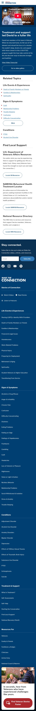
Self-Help (5, 603)
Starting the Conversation (11, 609)
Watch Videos (9, 295)
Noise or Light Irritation (10, 477)
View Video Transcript (9, 62)
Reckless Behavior (8, 482)
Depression (5, 543)
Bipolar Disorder (7, 538)
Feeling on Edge (7, 432)
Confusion (7, 115)
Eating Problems (7, 427)
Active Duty (6, 658)
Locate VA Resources (13, 175)
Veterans (5, 636)
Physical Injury (7, 350)
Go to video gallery (17, 68)
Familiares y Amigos (8, 647)
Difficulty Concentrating (11, 118)
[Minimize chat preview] (32, 669)
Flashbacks (5, 443)
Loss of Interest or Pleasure (11, 466)
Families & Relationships (11, 92)
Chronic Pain (6, 405)
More (13, 123)
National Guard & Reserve (11, 663)
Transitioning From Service (11, 378)
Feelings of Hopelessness (10, 438)
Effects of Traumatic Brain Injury (13, 554)
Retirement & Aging (8, 361)
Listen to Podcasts (10, 300)
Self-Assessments (8, 598)
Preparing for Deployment (11, 356)
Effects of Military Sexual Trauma (13, 549)
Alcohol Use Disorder (10, 137)
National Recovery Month (11, 620)
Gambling (5, 449)
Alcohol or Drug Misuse (10, 394)
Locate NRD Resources (13, 232)
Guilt (5, 105)
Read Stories (22, 295)
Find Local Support (8, 614)
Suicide (4, 576)
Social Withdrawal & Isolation (12, 493)
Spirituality (7, 96)
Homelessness (6, 339)
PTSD (5, 134)
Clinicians (5, 652)
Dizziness (5, 421)
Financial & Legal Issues (10, 334)
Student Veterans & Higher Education (15, 372)
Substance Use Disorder (10, 560)
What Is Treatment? (8, 592)
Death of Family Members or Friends (16, 89)
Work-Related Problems (10, 345)
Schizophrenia (6, 571)
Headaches (5, 460)
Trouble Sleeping (9, 112)
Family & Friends (7, 641)
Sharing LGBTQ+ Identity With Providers (16, 317)
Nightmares (6, 471)
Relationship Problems (11, 108)
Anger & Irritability (8, 399)
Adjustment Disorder (9, 521)
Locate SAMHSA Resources (15, 207)
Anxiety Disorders (8, 532)
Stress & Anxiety (7, 499)
